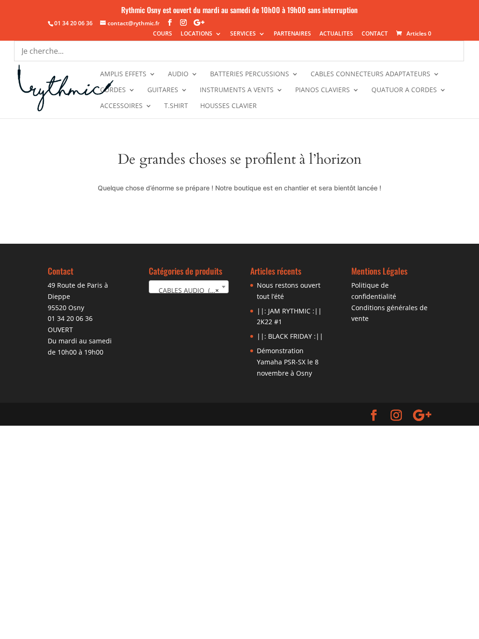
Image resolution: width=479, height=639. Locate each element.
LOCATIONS (196, 34)
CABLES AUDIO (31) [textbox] (186, 290)
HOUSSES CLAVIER (228, 106)
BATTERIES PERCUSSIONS (249, 74)
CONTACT (375, 34)
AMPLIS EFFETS (123, 74)
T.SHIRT (176, 106)
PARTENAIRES (292, 34)
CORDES (113, 90)
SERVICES (243, 34)
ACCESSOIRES (121, 106)
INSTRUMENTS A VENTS (237, 90)
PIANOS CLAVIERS (322, 90)
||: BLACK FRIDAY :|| (290, 336)
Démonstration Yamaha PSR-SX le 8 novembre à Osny (288, 362)
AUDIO (178, 74)
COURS (162, 34)
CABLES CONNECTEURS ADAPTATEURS (370, 74)
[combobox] (189, 286)
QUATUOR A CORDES (404, 90)
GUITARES (162, 90)
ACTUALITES (336, 34)
